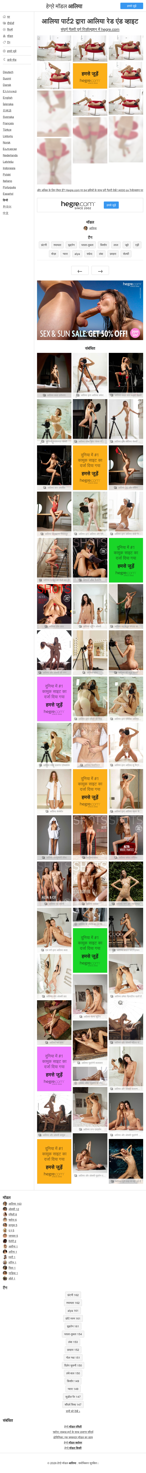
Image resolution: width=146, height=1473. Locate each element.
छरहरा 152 (73, 1350)
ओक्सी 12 (14, 1209)
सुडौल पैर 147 (73, 1397)
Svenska (8, 117)
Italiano (7, 181)
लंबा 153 (73, 1342)
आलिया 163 (15, 1204)
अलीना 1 (13, 1246)
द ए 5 (11, 1230)
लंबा (101, 254)
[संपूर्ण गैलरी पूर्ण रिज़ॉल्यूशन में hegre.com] (54, 114)
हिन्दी (5, 200)
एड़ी (137, 245)
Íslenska (8, 104)
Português (9, 187)
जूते (127, 245)
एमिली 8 (13, 1214)
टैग (8, 42)
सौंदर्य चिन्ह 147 (73, 1404)
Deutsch (8, 72)
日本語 (7, 110)
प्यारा (65, 254)
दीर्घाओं (10, 23)
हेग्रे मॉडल (64, 6)
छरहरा (113, 254)
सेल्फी (126, 254)
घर (8, 17)
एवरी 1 (12, 1257)
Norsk (6, 142)
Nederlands (10, 155)
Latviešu (8, 162)
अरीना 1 (13, 1252)
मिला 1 (12, 1268)
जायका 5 (13, 1236)
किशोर (103, 245)
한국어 (7, 206)
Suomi (7, 78)
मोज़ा (53, 254)
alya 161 (73, 1310)
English (7, 98)
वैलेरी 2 (12, 1241)
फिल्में (10, 29)
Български (10, 149)
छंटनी (44, 245)
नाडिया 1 (13, 1273)
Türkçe (7, 130)
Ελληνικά (10, 91)
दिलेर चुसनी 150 (73, 1365)
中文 (6, 213)
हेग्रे (73, 1426)
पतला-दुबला (87, 245)
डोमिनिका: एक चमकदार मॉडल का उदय (73, 1437)
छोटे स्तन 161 (73, 1318)
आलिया (93, 228)
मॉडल (10, 36)
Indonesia (9, 168)
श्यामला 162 (73, 1303)
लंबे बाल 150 (73, 1373)
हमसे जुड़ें (131, 6)
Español (8, 194)
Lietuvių (8, 136)
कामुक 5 (13, 1225)
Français (8, 123)
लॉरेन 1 (12, 1262)
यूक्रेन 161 (73, 1326)
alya (77, 254)
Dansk (7, 85)
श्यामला (57, 245)
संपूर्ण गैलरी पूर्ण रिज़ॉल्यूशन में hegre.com (90, 29)
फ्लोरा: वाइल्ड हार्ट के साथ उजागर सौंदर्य (73, 1432)
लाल (116, 245)
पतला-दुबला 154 (73, 1334)
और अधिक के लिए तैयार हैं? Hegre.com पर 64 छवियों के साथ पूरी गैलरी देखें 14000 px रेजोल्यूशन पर (90, 190)
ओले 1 (12, 1278)
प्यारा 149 (73, 1389)
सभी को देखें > (73, 1411)
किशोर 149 (73, 1381)
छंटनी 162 (73, 1295)
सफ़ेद (89, 254)
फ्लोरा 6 (13, 1220)
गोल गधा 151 (73, 1357)
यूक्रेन (71, 245)
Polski (7, 174)
